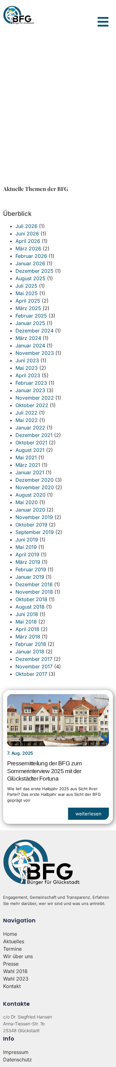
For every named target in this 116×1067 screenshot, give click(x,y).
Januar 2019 (29, 577)
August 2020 (30, 495)
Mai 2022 (26, 420)
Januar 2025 (30, 323)
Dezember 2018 (34, 584)
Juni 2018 (26, 614)
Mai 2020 (26, 502)
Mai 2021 (26, 457)
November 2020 (34, 487)
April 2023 (27, 375)
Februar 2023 (31, 383)
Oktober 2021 (31, 442)
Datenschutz (17, 1059)
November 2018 (34, 592)
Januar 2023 (30, 390)
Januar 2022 (30, 427)
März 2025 (28, 308)
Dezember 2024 (34, 330)
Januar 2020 (30, 510)
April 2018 (27, 629)
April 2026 (27, 241)
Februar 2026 (31, 256)
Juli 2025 (26, 286)
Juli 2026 (26, 226)
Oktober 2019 (31, 525)
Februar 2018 (30, 644)
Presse (11, 964)
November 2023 (34, 353)
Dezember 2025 (34, 271)
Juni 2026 (27, 233)
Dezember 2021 (34, 435)
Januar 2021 (29, 472)
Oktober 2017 (31, 674)
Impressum (15, 1052)
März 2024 (28, 338)
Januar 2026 (30, 263)
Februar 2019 (30, 569)
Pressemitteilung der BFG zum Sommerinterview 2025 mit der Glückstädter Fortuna (44, 771)
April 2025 (27, 301)
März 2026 (28, 248)
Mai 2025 (26, 293)
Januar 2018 (29, 651)
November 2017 (34, 666)
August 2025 (30, 278)
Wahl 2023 (15, 979)
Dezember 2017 (33, 659)
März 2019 (27, 562)
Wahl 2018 (15, 971)
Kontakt (12, 986)
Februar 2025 (31, 316)
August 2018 (30, 607)
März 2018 (27, 636)
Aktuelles (13, 941)
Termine (12, 949)
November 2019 (34, 517)
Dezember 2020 (34, 480)
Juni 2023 (27, 360)
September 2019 (34, 532)
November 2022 (34, 398)
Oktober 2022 (31, 405)
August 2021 (30, 450)
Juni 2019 (26, 539)
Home (10, 934)
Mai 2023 (26, 368)
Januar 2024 (30, 345)
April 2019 (27, 554)
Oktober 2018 (31, 599)
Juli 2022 (26, 413)
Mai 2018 (26, 622)
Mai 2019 (26, 547)
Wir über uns (18, 956)
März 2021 (27, 465)
